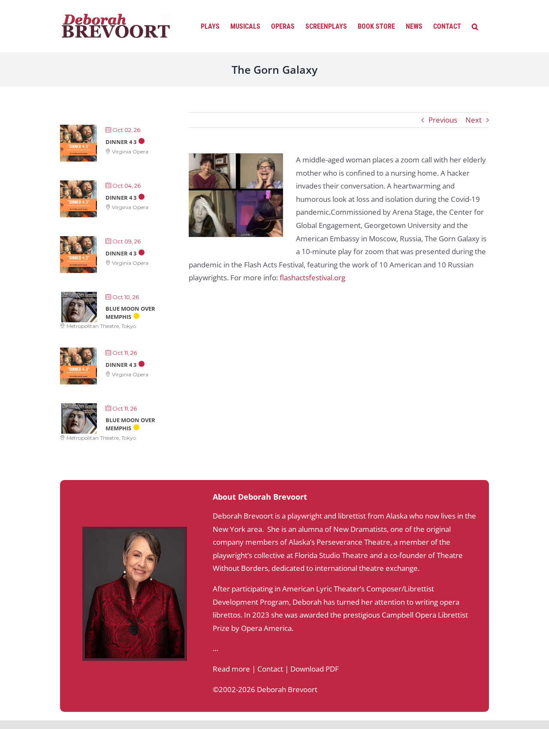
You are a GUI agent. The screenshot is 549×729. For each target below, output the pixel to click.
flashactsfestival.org (312, 277)
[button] (475, 25)
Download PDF (314, 669)
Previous (442, 120)
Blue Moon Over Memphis (130, 313)
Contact (270, 669)
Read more (231, 669)
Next (473, 120)
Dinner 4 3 (121, 142)
